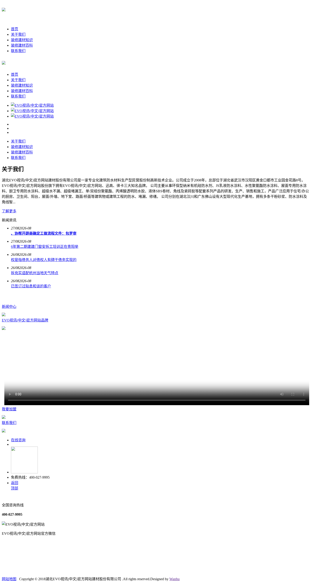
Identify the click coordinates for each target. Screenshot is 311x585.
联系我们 (18, 51)
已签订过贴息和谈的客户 (31, 286)
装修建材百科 (22, 45)
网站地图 (9, 579)
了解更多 (9, 211)
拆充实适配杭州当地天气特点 (34, 273)
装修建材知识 (22, 40)
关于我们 (18, 34)
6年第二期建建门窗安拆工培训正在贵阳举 (44, 247)
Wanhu (174, 579)
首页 (14, 29)
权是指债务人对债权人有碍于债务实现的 (43, 260)
